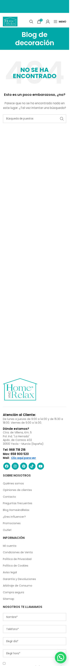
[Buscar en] (31, 21)
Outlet (7, 530)
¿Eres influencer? (14, 517)
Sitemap (8, 599)
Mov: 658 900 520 (16, 454)
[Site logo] (10, 21)
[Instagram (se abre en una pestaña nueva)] (15, 466)
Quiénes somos (13, 483)
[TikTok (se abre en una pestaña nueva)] (32, 466)
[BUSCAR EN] (61, 118)
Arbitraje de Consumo (17, 586)
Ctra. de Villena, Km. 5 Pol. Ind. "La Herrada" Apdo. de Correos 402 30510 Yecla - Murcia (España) (23, 438)
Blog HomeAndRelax (16, 510)
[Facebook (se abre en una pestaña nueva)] (6, 466)
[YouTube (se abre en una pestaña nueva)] (40, 466)
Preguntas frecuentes (17, 503)
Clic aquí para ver (23, 458)
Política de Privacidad (17, 559)
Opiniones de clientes (17, 490)
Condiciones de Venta (18, 552)
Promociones (12, 523)
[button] (60, 657)
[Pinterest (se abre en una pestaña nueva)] (23, 466)
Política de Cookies (15, 566)
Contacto (9, 497)
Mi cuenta (9, 546)
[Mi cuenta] (48, 21)
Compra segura (13, 592)
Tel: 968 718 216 (14, 450)
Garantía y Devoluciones (19, 579)
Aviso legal (10, 572)
